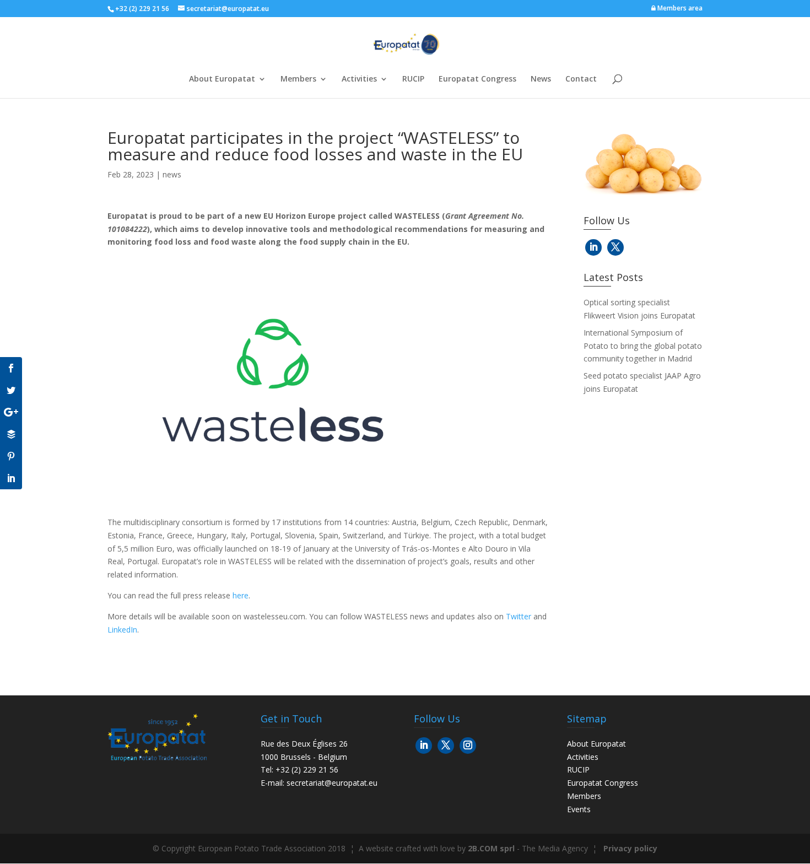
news (172, 174)
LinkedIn (122, 629)
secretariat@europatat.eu (332, 782)
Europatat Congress (477, 79)
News (541, 79)
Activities (359, 79)
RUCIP (413, 79)
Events (579, 809)
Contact (581, 79)
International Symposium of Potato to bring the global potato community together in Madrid (643, 345)
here (241, 595)
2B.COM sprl (491, 848)
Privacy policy (630, 848)
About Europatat (222, 79)
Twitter (518, 616)
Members (298, 79)
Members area (679, 8)
